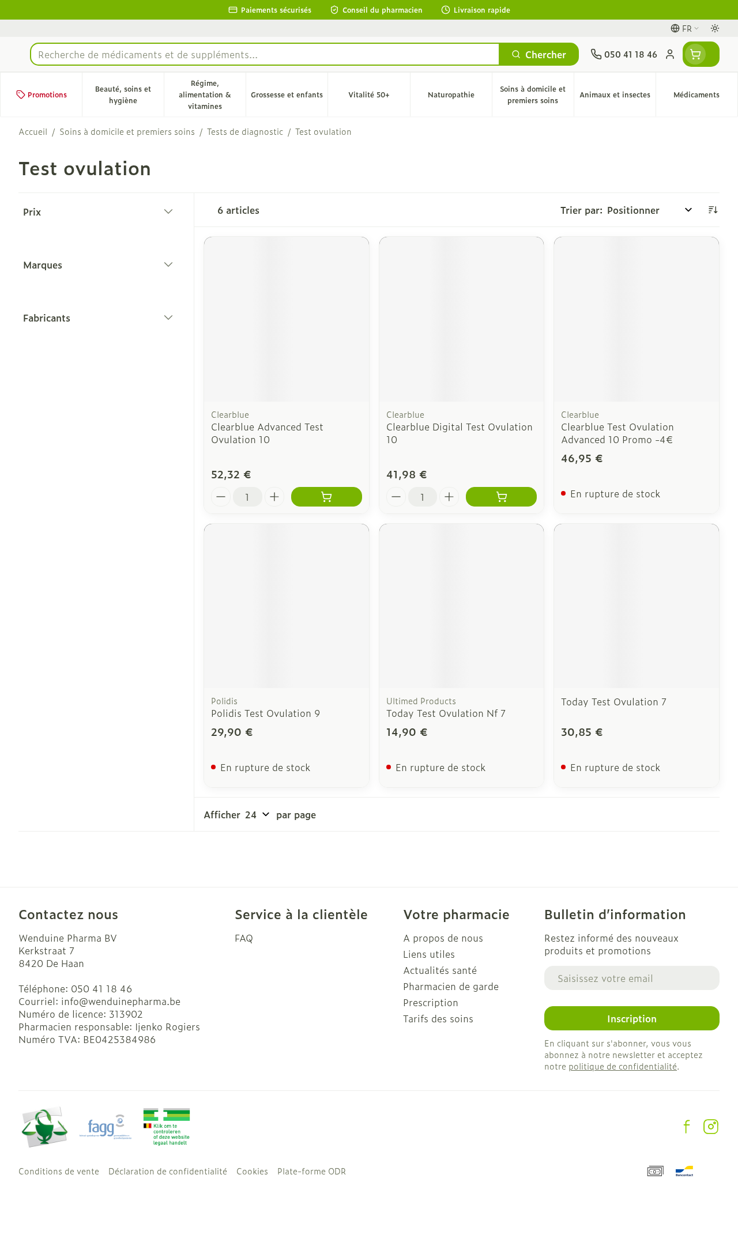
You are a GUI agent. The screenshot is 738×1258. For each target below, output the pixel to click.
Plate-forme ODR (311, 1171)
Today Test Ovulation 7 (614, 701)
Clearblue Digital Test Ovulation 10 (459, 433)
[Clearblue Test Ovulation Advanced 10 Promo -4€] (636, 319)
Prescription (430, 1002)
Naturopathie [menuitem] (460, 97)
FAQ (244, 937)
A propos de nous (443, 937)
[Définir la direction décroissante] (713, 210)
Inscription (632, 1018)
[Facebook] (686, 1126)
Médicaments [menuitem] (705, 97)
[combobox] (265, 54)
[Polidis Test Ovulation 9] (286, 606)
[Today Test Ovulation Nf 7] (461, 606)
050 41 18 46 (101, 988)
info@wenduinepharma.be (120, 1001)
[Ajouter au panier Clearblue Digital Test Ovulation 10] (501, 497)
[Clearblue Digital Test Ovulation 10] (461, 319)
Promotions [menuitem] (47, 94)
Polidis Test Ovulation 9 (265, 713)
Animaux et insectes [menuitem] (617, 97)
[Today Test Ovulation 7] (636, 606)
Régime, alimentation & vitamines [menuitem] (212, 94)
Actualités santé (440, 970)
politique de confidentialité (622, 1066)
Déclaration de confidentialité (167, 1171)
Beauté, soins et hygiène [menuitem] (129, 94)
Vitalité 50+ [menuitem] (378, 97)
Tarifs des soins (438, 1018)
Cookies (252, 1171)
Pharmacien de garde (451, 986)
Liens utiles (429, 953)
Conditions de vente (58, 1171)
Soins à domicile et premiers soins (127, 131)
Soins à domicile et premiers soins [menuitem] (537, 94)
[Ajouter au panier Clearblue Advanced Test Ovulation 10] (326, 497)
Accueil (32, 131)
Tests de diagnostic (245, 131)
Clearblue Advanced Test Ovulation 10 (267, 433)
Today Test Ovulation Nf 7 (446, 713)
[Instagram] (711, 1126)
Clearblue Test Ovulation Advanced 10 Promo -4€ (617, 433)
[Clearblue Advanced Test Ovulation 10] (286, 319)
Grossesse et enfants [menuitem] (289, 97)
